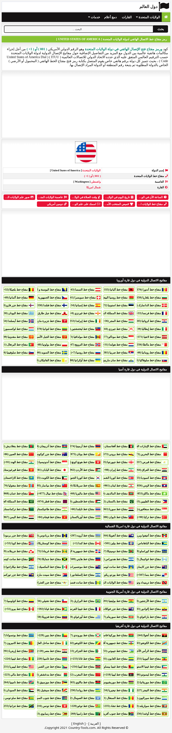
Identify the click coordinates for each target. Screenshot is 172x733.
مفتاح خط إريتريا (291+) (14, 650)
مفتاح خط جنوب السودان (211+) (42, 698)
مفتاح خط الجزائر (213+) (80, 650)
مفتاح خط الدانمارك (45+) (146, 305)
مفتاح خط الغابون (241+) (113, 658)
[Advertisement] (86, 104)
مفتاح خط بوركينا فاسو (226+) (111, 635)
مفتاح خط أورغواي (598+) (79, 616)
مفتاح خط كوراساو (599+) (146, 551)
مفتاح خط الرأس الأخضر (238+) (143, 650)
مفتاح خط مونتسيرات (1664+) (77, 566)
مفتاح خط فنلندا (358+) (48, 305)
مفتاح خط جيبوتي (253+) (114, 650)
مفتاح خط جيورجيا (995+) (113, 462)
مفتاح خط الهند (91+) (16, 462)
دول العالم (148, 6)
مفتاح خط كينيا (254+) (82, 666)
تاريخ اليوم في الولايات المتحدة (112, 197)
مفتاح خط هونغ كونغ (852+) (79, 462)
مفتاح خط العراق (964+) (147, 469)
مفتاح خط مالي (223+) (15, 674)
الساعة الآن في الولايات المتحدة (144, 197)
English (78, 723)
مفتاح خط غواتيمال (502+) (146, 559)
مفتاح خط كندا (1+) (83, 543)
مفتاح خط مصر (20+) (49, 650)
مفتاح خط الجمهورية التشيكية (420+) (40, 297)
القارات (127, 17)
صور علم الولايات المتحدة (15, 197)
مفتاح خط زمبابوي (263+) (46, 713)
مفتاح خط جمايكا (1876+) (46, 559)
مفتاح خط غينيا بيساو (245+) (112, 666)
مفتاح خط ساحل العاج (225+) (44, 643)
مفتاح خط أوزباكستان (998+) (78, 517)
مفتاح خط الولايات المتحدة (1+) (110, 582)
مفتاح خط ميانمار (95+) (48, 485)
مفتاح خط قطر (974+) (48, 501)
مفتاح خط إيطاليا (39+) (148, 328)
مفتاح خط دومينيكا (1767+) (112, 551)
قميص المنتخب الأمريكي (115, 204)
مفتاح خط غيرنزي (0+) (81, 313)
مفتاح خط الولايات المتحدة (148, 204)
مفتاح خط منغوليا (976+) (14, 485)
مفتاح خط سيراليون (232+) (145, 698)
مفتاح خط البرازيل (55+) (80, 601)
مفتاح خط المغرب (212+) (80, 674)
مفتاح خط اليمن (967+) (14, 517)
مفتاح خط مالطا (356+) (148, 344)
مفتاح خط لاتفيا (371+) (148, 336)
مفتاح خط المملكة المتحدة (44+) (109, 313)
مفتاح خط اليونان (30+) (14, 313)
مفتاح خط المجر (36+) (115, 320)
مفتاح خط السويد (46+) (48, 352)
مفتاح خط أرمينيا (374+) (81, 446)
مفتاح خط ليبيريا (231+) (14, 666)
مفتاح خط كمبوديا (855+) (147, 477)
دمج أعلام (110, 17)
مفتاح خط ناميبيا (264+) (14, 682)
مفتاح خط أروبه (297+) (81, 535)
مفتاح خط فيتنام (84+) (48, 517)
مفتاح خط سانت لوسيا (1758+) (110, 566)
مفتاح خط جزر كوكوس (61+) (45, 454)
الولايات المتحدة (149, 17)
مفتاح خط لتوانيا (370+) (48, 328)
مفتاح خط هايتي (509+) (81, 559)
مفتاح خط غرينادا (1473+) (46, 551)
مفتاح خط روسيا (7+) (82, 352)
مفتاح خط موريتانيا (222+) (146, 682)
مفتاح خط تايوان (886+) (114, 517)
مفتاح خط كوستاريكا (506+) (45, 543)
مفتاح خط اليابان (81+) (48, 469)
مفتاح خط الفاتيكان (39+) (47, 360)
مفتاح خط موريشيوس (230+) (111, 682)
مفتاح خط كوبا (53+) (16, 543)
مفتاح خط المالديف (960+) (113, 493)
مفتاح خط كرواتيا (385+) (147, 320)
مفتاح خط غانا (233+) (82, 658)
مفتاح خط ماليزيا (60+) (81, 493)
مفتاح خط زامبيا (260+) (81, 713)
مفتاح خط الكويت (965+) (47, 477)
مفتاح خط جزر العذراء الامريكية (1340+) (38, 582)
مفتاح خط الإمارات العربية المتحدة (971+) (137, 446)
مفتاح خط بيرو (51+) (16, 608)
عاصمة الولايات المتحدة (49, 197)
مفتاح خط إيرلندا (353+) (80, 320)
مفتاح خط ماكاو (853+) (148, 493)
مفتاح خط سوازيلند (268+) (146, 705)
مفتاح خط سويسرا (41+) (82, 297)
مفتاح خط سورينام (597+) (113, 616)
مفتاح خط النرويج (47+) (81, 344)
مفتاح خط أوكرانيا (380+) (80, 360)
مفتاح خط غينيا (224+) (15, 658)
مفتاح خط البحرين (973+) (146, 454)
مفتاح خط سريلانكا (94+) (80, 485)
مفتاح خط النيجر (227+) (147, 690)
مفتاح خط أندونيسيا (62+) (46, 462)
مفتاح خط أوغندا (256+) (147, 713)
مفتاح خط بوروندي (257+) (79, 635)
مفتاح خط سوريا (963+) (114, 509)
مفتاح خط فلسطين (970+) (79, 501)
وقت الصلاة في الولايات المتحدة (79, 197)
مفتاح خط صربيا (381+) (114, 352)
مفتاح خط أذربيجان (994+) (46, 446)
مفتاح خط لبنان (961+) (115, 485)
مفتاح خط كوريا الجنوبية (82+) (77, 477)
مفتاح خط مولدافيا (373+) (79, 336)
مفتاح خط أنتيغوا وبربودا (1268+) (142, 535)
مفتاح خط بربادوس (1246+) (45, 535)
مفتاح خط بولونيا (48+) (48, 344)
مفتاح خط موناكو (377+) (114, 336)
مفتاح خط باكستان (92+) (114, 501)
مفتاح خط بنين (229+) (48, 635)
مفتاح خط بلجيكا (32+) (15, 289)
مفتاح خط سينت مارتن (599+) (44, 574)
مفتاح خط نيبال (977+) (50, 493)
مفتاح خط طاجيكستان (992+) (44, 509)
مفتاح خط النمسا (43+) (81, 289)
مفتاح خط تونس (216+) (47, 705)
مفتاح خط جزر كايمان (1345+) (144, 566)
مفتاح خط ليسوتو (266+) (147, 674)
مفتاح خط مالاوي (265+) (80, 682)
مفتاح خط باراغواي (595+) (146, 616)
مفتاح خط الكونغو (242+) (80, 643)
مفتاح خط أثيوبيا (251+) (147, 658)
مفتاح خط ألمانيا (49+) (15, 297)
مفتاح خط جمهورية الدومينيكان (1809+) (72, 551)
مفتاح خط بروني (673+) (114, 454)
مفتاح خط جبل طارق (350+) (45, 313)
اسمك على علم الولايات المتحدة (78, 204)
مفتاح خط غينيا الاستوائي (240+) (143, 666)
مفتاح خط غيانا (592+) (48, 608)
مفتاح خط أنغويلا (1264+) (113, 535)
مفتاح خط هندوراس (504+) (112, 559)
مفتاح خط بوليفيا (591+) (114, 601)
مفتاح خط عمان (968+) (14, 493)
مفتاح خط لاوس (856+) (148, 485)
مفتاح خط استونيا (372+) (114, 305)
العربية (94, 723)
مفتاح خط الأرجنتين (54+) (147, 601)
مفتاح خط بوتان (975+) (81, 454)
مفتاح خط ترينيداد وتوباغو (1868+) (141, 582)
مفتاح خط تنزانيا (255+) (14, 705)
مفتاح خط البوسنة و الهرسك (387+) (41, 289)
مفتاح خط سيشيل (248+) (47, 690)
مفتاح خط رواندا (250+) (81, 690)
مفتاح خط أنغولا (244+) (148, 635)
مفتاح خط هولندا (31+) (115, 344)
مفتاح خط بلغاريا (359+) (147, 297)
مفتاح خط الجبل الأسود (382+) (44, 336)
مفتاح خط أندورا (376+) (147, 289)
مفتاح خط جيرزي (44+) (115, 328)
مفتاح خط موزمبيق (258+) (46, 682)
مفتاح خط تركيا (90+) (149, 517)
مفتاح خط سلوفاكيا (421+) (146, 360)
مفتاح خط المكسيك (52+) (46, 566)
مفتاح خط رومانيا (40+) (148, 352)
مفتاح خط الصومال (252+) (79, 698)
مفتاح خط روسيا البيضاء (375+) (110, 297)
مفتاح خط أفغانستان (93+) (113, 446)
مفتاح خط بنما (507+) (149, 574)
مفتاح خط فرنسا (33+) (148, 313)
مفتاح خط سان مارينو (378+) (111, 360)
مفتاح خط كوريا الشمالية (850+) (109, 477)
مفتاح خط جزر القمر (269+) (45, 666)
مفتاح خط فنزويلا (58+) (48, 616)
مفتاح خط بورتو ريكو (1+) (113, 574)
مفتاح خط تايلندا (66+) (81, 509)
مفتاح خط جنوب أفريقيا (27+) (111, 713)
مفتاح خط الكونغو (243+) (147, 643)
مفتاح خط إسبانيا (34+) (81, 305)
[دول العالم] (166, 17)
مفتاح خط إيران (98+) (115, 469)
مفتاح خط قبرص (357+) (147, 462)
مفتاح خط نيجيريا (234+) (114, 690)
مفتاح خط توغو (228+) (81, 705)
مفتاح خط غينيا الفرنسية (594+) (76, 608)
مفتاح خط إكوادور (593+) (147, 608)
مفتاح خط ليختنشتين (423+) (78, 328)
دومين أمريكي (55, 204)
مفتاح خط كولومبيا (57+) (14, 601)
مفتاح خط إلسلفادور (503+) (78, 574)
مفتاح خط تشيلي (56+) (48, 601)
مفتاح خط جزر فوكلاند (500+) (111, 608)
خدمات (95, 17)
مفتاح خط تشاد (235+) (115, 705)
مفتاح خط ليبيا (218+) (115, 674)
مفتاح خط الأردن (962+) (81, 469)
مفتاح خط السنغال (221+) (113, 698)
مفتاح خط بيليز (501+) (115, 543)
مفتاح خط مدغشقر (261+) (46, 674)
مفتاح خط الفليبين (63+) (147, 501)
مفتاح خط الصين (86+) (15, 454)
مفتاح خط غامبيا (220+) (48, 658)
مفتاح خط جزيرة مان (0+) (46, 320)
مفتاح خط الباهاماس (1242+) (144, 543)
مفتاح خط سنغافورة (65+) (146, 509)
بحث (161, 29)
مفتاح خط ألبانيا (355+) (115, 289)
